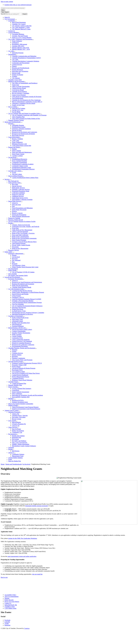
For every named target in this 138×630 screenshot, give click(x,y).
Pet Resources (12, 434)
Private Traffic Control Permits (21, 245)
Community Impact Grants (20, 166)
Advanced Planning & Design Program (23, 368)
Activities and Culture (14, 171)
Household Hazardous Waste (20, 191)
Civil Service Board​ (18, 90)
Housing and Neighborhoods (20, 68)
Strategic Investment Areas (20, 402)
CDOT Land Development (20, 231)
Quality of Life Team (18, 105)
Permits (10, 223)
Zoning (14, 351)
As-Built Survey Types (19, 311)
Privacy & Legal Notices (12, 601)
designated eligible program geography (36, 506)
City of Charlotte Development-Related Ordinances (27, 306)
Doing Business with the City (17, 328)
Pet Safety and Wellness (19, 441)
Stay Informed (16, 260)
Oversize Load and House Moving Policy (24, 241)
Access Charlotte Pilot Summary (21, 388)
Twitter (7, 623)
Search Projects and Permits (20, 294)
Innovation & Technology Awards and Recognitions (27, 395)
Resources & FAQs (18, 400)
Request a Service (13, 250)
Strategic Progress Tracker (16, 120)
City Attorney (16, 78)
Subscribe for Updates (18, 108)
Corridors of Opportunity (15, 316)
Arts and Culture (17, 174)
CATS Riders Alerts (10, 608)
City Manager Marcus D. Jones (21, 29)
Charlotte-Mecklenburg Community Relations (25, 61)
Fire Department (13, 268)
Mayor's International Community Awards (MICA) (27, 101)
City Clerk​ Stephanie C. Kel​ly (21, 27)
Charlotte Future (13, 382)
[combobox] (13, 8)
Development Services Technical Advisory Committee (28, 312)
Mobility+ (11, 398)
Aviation (14, 76)
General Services (17, 64)
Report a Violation (17, 139)
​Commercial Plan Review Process (22, 290)
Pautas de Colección (18, 194)
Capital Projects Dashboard (20, 375)
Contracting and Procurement (20, 63)
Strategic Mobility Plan (15, 385)
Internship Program (17, 53)
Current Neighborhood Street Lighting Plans (25, 177)
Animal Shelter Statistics (15, 457)
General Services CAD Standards (22, 341)
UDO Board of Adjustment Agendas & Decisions (26, 96)
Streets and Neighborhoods (13, 122)
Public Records (9, 600)
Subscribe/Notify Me (11, 605)
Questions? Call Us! (18, 297)
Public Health (12, 270)
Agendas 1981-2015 (18, 46)
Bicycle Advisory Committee (20, 93)
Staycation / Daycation (18, 417)
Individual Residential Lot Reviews (22, 314)
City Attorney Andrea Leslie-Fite (21, 26)
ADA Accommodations (11, 596)
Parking (14, 149)
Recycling (15, 184)
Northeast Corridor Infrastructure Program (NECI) (27, 363)
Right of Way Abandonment (20, 236)
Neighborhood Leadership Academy (23, 164)
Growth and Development (12, 277)
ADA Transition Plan (18, 117)
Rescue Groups (16, 419)
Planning (14, 349)
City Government (10, 19)
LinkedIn (7, 622)
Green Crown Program (19, 95)
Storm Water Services (14, 201)
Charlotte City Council (18, 24)
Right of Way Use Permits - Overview (23, 233)
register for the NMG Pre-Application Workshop (22, 538)
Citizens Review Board (19, 88)
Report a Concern (17, 213)
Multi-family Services (18, 188)
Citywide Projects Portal (15, 361)
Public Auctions (16, 334)
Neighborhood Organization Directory (23, 169)
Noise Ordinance (17, 41)
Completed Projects (18, 378)
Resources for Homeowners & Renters (23, 134)
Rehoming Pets (16, 437)
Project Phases (16, 366)
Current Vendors (17, 336)
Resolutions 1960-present (19, 44)
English (18, 5)
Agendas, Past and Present (20, 36)
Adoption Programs (14, 412)
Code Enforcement (13, 137)
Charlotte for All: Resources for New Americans (26, 100)
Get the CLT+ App (17, 110)
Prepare (14, 255)
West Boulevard (16, 324)
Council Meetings (13, 32)
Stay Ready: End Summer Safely (18, 275)
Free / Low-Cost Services (19, 442)
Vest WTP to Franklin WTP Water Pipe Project (26, 373)
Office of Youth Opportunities (21, 86)
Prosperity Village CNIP (19, 365)
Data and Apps (16, 204)
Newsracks (15, 247)
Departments (12, 54)
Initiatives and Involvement (16, 81)
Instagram (7, 625)
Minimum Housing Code (19, 144)
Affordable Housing (18, 125)
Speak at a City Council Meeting (21, 37)
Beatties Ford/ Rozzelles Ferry (21, 322)
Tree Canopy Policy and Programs (22, 360)
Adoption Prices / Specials (20, 415)
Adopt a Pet (15, 414)
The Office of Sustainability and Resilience (24, 83)
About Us (15, 203)
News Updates (12, 107)
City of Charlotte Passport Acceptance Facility (22, 221)
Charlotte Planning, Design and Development (21, 348)
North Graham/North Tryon (20, 317)
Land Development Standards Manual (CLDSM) (26, 299)
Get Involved (12, 157)
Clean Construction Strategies (21, 339)
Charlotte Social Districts (19, 91)
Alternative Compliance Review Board (23, 103)
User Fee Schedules (18, 304)
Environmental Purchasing (20, 346)
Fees (13, 206)
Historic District (16, 355)
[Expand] (16, 19)
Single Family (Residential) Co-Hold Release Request (28, 292)
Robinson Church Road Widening (22, 380)
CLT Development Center (16, 289)
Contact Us (11, 31)
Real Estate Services (18, 135)
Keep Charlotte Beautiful (19, 161)
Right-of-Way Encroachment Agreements (24, 238)
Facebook (7, 620)
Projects (14, 211)
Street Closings (16, 150)
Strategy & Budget (17, 74)
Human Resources (17, 69)
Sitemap (7, 598)
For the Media (16, 112)
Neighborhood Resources (19, 159)
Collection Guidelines (18, 193)
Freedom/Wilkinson (18, 326)
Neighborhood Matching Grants (21, 167)
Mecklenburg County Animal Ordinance (24, 446)
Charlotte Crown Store (15, 80)
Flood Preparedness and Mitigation (22, 208)
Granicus (26, 628)
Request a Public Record (15, 220)
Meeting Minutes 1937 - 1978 (21, 49)
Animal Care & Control (11, 410)
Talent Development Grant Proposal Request (25, 407)
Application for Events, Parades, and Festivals (25, 226)
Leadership (11, 20)
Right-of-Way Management (20, 248)
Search (3, 14)
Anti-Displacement (17, 98)
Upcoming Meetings (18, 34)
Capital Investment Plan (19, 383)
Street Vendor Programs (19, 240)
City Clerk (15, 59)
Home (2, 464)
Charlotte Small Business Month (21, 287)
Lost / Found (12, 420)
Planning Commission (18, 358)
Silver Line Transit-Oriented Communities (20, 403)
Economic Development (15, 279)
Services (7, 179)
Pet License (15, 439)
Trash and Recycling (14, 182)
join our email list (37, 574)
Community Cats (17, 432)
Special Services (17, 186)
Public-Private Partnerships (20, 285)
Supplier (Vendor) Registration (21, 333)
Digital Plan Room (17, 309)
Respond (14, 263)
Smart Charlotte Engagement (20, 392)
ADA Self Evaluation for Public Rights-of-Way (26, 118)
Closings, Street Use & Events (21, 225)
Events (14, 172)
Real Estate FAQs (17, 370)
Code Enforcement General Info (21, 145)
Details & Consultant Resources (21, 343)
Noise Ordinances (17, 142)
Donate (10, 449)
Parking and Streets (14, 147)
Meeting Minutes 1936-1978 (20, 47)
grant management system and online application (22, 556)
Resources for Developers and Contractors (24, 132)
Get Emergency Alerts (18, 265)
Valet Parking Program (18, 243)
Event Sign (15, 228)
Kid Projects (15, 451)
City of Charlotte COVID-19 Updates (23, 272)
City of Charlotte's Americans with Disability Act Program (29, 115)
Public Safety (8, 252)
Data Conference (17, 393)
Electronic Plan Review (19, 307)
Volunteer (11, 447)
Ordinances (15, 42)
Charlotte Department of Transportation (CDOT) (26, 58)
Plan (13, 262)
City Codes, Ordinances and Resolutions (20, 39)
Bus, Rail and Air (13, 181)
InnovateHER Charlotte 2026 (20, 397)
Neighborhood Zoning (18, 127)
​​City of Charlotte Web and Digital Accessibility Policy (24, 113)
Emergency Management (15, 253)
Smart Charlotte (13, 387)
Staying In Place (17, 130)
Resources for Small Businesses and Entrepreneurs (27, 282)
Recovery (15, 258)
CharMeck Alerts (10, 606)
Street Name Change (18, 154)
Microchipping (16, 422)
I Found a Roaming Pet (19, 424)
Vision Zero (15, 85)
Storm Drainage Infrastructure (21, 216)
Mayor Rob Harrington (19, 22)
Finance (14, 66)
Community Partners (18, 454)
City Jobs (11, 51)
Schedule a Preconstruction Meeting (22, 301)
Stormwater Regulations (19, 214)
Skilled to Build (13, 405)
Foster (10, 459)
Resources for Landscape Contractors (23, 344)
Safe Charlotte (12, 274)
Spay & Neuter (16, 429)
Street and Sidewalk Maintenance (22, 152)
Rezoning (15, 356)
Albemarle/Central (17, 321)
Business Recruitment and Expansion (23, 284)
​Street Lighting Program (15, 176)
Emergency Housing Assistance (21, 128)
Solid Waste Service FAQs (20, 198)
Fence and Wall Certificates (20, 235)
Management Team (17, 456)
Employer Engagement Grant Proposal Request (26, 409)
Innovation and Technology (20, 71)
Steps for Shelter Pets (14, 461)
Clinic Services (12, 427)
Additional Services (18, 196)
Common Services (17, 353)
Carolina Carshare (17, 155)
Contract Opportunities (19, 331)
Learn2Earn (15, 390)
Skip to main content (7, 1)
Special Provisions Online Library (22, 329)
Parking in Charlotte (14, 218)
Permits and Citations (18, 436)
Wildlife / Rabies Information (20, 444)
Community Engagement (19, 162)
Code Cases (15, 140)
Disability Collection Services (21, 189)
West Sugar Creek (17, 319)
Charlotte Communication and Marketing (24, 56)
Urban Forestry (16, 295)
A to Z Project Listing (18, 371)
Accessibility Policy (10, 595)
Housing (10, 123)
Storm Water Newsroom (19, 209)
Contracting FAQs (17, 338)
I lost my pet (15, 425)
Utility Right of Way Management (22, 230)
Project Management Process (20, 376)
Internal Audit (16, 73)
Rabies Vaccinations (18, 430)
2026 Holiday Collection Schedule (22, 199)
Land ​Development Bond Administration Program (27, 302)
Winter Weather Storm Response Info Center (25, 267)
